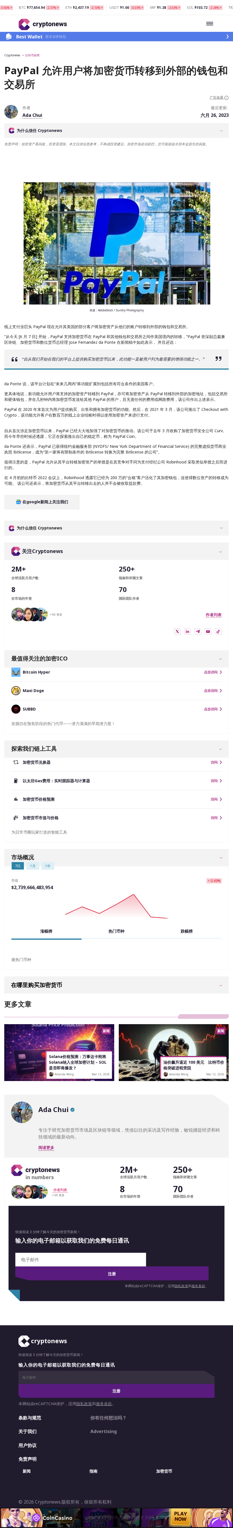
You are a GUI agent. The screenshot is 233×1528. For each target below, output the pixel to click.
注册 (112, 1273)
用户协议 (27, 1445)
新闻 (27, 1471)
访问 (214, 762)
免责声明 (27, 1459)
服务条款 (198, 1285)
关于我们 (27, 1431)
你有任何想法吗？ (108, 1418)
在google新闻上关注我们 (44, 501)
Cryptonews (12, 55)
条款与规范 (29, 1418)
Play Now (180, 1517)
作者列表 (214, 614)
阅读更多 (46, 1147)
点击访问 (211, 672)
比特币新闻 (32, 55)
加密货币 (164, 1471)
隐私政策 (181, 1285)
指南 (93, 1471)
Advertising (103, 1431)
